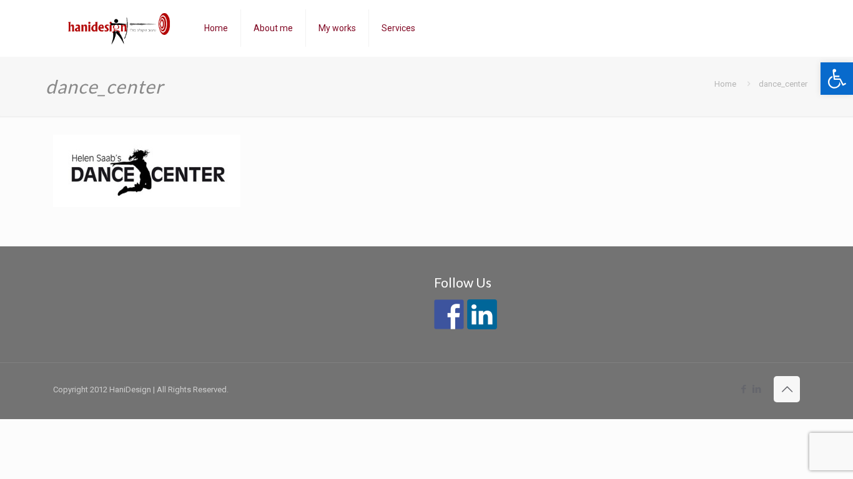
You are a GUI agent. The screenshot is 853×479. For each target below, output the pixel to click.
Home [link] (725, 84)
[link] (837, 78)
